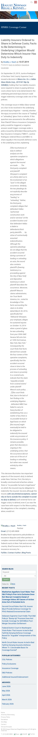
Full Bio (4, 553)
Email (3, 531)
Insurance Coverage (10, 668)
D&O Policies (7, 673)
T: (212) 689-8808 (7, 734)
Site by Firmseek (6, 727)
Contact (3, 724)
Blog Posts (26, 553)
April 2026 (6, 695)
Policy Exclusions (9, 664)
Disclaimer (4, 719)
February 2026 (8, 704)
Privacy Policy (5, 717)
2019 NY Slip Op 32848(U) (18, 82)
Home (3, 712)
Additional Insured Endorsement (15, 677)
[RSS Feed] (12, 584)
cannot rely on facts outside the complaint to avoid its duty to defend (19, 497)
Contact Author (14, 553)
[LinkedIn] (23, 734)
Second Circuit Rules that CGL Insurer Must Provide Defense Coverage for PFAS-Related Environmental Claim (17, 608)
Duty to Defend (15, 65)
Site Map (4, 722)
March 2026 (7, 699)
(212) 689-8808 (13, 531)
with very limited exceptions (18, 494)
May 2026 (6, 691)
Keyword (6, 572)
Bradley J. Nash (9, 62)
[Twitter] (31, 734)
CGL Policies (7, 659)
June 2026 (6, 686)
